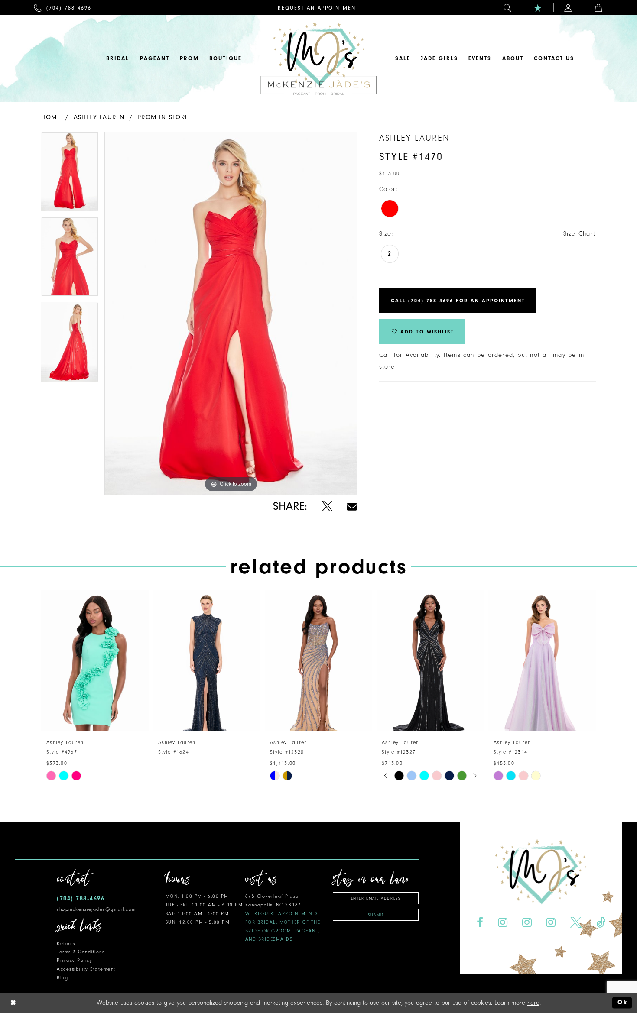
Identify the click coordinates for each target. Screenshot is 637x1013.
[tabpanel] (69, 174)
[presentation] (95, 660)
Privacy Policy (74, 960)
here (533, 1003)
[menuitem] (62, 7)
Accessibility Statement (86, 969)
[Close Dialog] (13, 1002)
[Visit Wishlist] (538, 7)
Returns (66, 943)
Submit (376, 915)
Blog (62, 978)
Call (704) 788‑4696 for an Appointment (458, 301)
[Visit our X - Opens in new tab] (576, 922)
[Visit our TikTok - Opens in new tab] (601, 922)
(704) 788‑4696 (80, 898)
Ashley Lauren (99, 117)
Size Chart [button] (579, 233)
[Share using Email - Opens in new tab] (352, 506)
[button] (508, 7)
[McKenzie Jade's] (318, 58)
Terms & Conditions (80, 952)
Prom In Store (162, 117)
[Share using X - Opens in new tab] (327, 506)
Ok (622, 1003)
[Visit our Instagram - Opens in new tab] (502, 922)
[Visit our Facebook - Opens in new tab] (480, 922)
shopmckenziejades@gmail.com (96, 909)
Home (51, 117)
